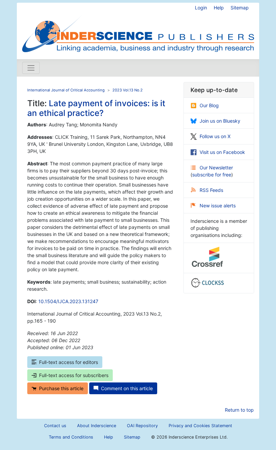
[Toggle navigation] (31, 68)
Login (201, 7)
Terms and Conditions (71, 437)
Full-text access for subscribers (73, 375)
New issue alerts (218, 205)
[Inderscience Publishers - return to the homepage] (138, 28)
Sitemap (240, 7)
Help (219, 7)
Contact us (55, 425)
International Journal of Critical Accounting (66, 90)
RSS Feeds (211, 190)
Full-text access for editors (68, 362)
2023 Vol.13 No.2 (127, 90)
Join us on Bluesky (220, 121)
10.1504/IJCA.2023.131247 (68, 301)
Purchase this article (61, 388)
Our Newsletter (216, 167)
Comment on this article (127, 388)
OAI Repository (142, 425)
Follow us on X (215, 136)
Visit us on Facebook (222, 152)
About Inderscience (96, 425)
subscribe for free (211, 174)
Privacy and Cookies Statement (200, 425)
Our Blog (209, 105)
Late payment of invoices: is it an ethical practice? (96, 108)
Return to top (239, 410)
